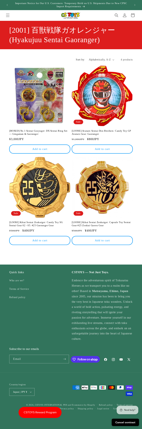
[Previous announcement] (7, 5)
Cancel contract (125, 422)
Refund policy (17, 297)
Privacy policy (67, 408)
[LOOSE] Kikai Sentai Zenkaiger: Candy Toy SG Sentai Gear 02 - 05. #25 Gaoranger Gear (36, 224)
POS (65, 405)
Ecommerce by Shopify (83, 405)
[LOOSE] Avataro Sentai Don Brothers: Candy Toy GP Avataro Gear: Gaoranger (101, 132)
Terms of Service (19, 289)
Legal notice (103, 408)
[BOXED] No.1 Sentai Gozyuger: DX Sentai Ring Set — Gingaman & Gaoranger (38, 132)
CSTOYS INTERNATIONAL (48, 405)
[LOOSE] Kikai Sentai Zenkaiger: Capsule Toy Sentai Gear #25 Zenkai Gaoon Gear (101, 224)
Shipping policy (85, 408)
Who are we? (16, 280)
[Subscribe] (65, 359)
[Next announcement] (135, 5)
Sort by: (80, 59)
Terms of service (125, 405)
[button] (8, 15)
